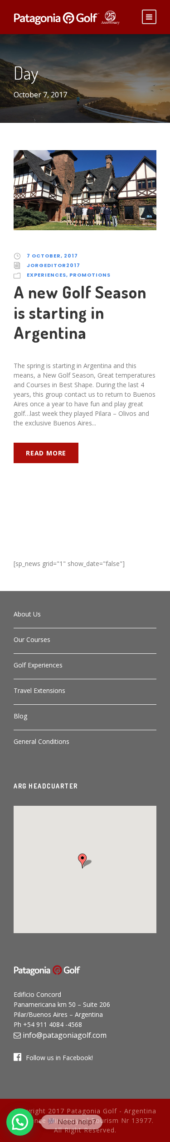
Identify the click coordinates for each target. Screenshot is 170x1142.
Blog (20, 716)
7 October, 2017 (52, 255)
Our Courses (32, 639)
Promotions (90, 274)
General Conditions (41, 741)
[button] (85, 861)
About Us (27, 614)
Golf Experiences (38, 665)
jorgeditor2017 (53, 265)
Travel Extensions (39, 690)
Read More (46, 453)
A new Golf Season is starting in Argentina (80, 312)
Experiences (46, 274)
